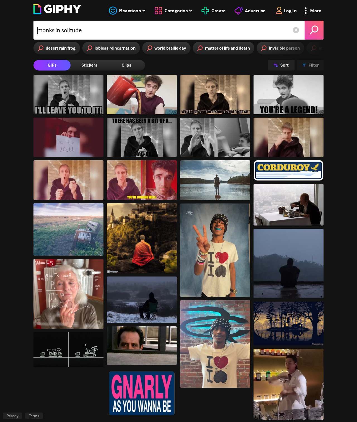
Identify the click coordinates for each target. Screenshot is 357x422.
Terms (34, 416)
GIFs (52, 65)
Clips (126, 65)
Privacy (12, 416)
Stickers (89, 65)
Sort (284, 65)
